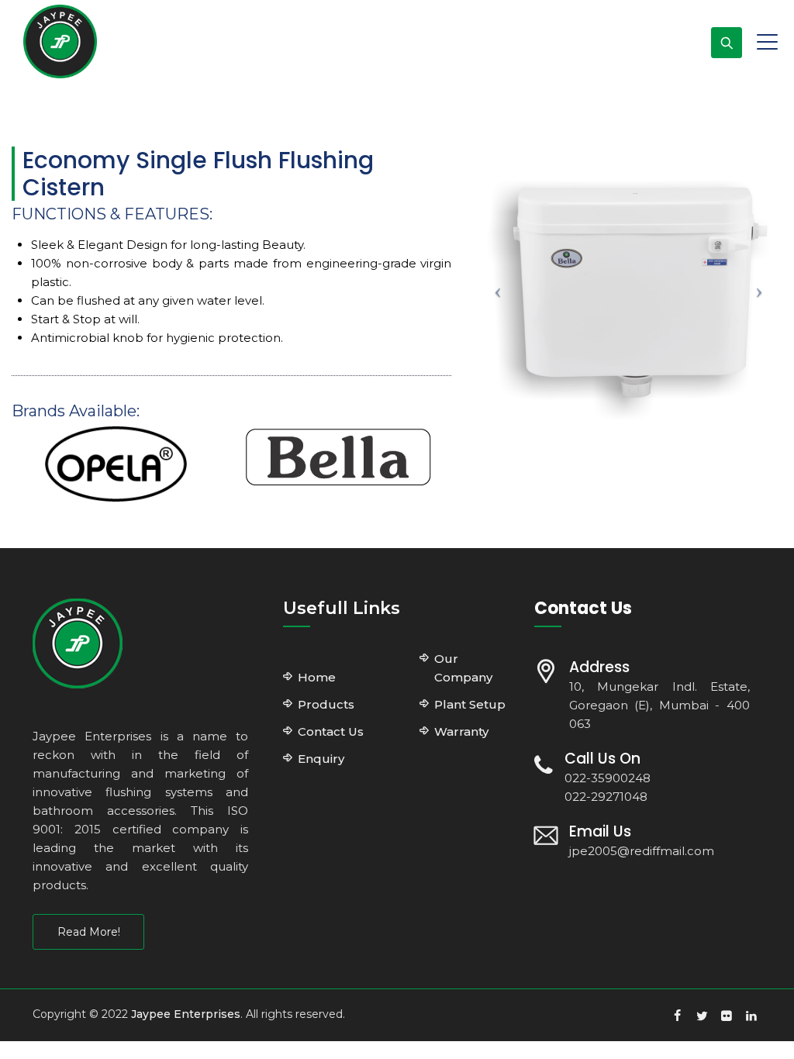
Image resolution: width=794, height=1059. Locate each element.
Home (317, 677)
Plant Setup (470, 704)
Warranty (461, 731)
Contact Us (331, 731)
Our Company (463, 668)
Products (326, 704)
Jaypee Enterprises (185, 1014)
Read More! (88, 932)
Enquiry (321, 758)
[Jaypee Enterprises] (60, 41)
